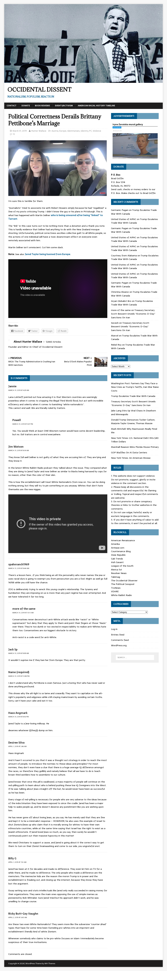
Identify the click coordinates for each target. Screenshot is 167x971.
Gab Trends (117, 558)
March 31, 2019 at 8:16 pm (18, 716)
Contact (11, 105)
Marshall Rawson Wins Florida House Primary (135, 447)
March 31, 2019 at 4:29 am (18, 390)
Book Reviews (42, 105)
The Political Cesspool (122, 584)
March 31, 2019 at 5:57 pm (22, 424)
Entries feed (117, 634)
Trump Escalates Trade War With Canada (134, 221)
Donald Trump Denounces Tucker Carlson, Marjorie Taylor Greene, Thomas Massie (133, 421)
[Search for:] (135, 657)
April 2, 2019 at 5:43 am (17, 917)
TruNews (116, 588)
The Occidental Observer (124, 580)
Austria (55, 131)
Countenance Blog (121, 551)
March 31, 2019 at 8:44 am (18, 568)
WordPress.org (119, 645)
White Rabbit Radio (121, 595)
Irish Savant (117, 562)
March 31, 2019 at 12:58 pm (19, 676)
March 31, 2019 (20, 131)
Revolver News (119, 573)
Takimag (115, 577)
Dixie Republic (118, 555)
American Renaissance (123, 540)
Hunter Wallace (38, 131)
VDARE (115, 591)
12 (14, 134)
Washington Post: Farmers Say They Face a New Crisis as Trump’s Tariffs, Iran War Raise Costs (135, 387)
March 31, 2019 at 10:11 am (23, 612)
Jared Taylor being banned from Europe (47, 254)
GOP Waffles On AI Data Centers (129, 452)
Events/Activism (64, 105)
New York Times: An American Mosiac (131, 458)
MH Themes (50, 963)
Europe (62, 131)
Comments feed (120, 640)
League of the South (122, 566)
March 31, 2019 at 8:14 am (18, 450)
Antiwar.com (117, 547)
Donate (26, 105)
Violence (97, 131)
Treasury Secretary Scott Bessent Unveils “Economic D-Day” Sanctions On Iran (133, 313)
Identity (84, 131)
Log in (114, 629)
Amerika (115, 544)
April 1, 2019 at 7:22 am (17, 862)
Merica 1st (116, 569)
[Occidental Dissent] (83, 81)
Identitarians (73, 131)
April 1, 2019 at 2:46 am (17, 746)
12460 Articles (53, 342)
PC (90, 131)
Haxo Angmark (17, 713)
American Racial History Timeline (96, 105)
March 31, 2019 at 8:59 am (18, 653)
